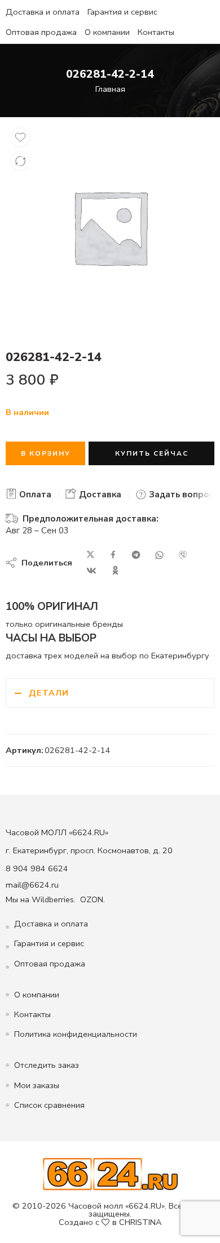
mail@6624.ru (32, 884)
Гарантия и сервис (122, 11)
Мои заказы (36, 1085)
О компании (107, 32)
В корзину (46, 453)
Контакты (156, 32)
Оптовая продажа (41, 32)
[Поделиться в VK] (91, 570)
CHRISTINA (140, 1222)
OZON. (92, 899)
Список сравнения (49, 1105)
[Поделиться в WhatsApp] (159, 555)
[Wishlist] (20, 137)
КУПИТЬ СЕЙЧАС (151, 453)
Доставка (99, 494)
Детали (49, 692)
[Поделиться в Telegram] (135, 555)
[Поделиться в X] (90, 555)
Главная (110, 89)
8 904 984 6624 (37, 868)
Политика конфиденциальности (75, 1034)
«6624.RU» (145, 1205)
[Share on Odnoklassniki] (115, 570)
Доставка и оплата (43, 11)
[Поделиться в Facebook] (113, 555)
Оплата (34, 494)
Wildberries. (54, 899)
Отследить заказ (46, 1065)
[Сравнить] (20, 161)
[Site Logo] (110, 1173)
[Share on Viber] (182, 555)
